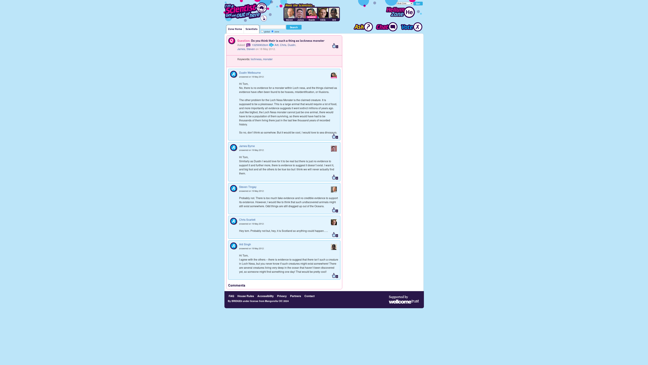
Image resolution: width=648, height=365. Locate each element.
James (241, 49)
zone (276, 31)
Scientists (252, 29)
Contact (309, 296)
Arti (277, 45)
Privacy (282, 296)
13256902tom (260, 45)
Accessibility (265, 296)
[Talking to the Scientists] (386, 27)
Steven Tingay (247, 187)
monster (268, 59)
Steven (251, 49)
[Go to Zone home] (400, 12)
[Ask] (362, 27)
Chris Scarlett (247, 220)
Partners (295, 296)
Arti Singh (245, 244)
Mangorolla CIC (274, 301)
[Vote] (411, 27)
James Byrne (247, 146)
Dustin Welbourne (250, 73)
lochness (256, 59)
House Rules (245, 296)
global (267, 31)
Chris (283, 45)
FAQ (231, 296)
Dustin (291, 45)
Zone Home (235, 29)
